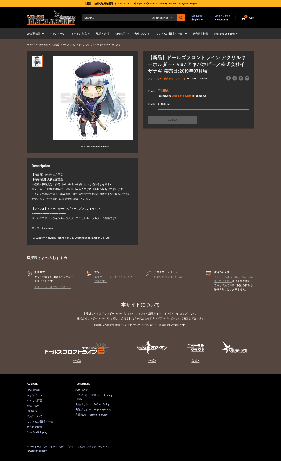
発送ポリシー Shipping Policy (93, 409)
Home (30, 44)
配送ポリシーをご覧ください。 (52, 286)
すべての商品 (79, 33)
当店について (142, 33)
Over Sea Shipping (224, 33)
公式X (77, 360)
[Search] (181, 17)
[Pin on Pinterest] (234, 78)
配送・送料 (102, 33)
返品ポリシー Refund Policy (92, 404)
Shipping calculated (182, 95)
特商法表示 (81, 389)
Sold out (172, 119)
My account (221, 19)
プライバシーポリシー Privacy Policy (93, 397)
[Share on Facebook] (228, 78)
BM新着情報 (33, 33)
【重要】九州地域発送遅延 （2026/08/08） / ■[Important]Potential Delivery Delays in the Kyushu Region (140, 3)
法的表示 (120, 33)
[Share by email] (247, 78)
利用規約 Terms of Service (91, 414)
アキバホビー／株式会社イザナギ (165, 78)
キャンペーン (57, 33)
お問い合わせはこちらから (169, 276)
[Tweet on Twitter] (241, 78)
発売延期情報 (200, 33)
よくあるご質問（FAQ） (169, 33)
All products (42, 44)
